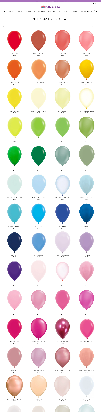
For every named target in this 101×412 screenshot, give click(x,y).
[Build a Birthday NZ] (50, 7)
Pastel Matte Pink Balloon (38, 284)
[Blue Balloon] (38, 213)
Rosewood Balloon (14, 370)
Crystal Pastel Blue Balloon (62, 197)
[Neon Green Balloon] (38, 127)
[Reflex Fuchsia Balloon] (62, 329)
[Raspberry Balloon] (14, 329)
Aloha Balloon (62, 53)
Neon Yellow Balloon (14, 140)
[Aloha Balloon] (62, 41)
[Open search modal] (4, 11)
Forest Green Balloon (38, 168)
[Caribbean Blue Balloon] (14, 213)
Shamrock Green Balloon (14, 168)
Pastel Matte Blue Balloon (38, 197)
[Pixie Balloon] (86, 300)
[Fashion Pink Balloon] (14, 300)
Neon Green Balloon (38, 140)
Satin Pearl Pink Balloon (86, 284)
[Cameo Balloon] (62, 386)
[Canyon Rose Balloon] (38, 357)
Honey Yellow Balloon (86, 82)
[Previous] (31, 1)
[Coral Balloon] (86, 41)
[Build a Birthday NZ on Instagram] (95, 3)
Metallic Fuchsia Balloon (38, 341)
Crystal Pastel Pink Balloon (62, 284)
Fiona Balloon (86, 140)
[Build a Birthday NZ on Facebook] (93, 3)
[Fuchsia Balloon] (62, 300)
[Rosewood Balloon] (14, 357)
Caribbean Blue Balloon (14, 226)
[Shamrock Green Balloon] (14, 156)
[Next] (69, 1)
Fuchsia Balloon (62, 312)
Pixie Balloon (86, 312)
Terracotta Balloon (38, 53)
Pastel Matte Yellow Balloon (38, 111)
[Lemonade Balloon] (62, 98)
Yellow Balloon (14, 111)
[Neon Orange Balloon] (38, 69)
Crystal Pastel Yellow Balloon (86, 111)
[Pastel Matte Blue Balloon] (38, 185)
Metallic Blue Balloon (86, 226)
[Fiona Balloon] (86, 127)
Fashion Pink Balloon (14, 312)
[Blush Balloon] (38, 386)
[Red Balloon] (14, 41)
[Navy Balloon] (14, 242)
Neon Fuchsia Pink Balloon (86, 341)
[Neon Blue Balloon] (38, 242)
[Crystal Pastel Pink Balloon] (62, 271)
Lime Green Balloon (62, 140)
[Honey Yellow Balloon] (86, 69)
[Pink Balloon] (38, 300)
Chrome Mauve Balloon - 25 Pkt (62, 370)
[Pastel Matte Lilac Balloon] (62, 242)
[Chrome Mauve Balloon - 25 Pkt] (62, 357)
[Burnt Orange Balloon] (62, 69)
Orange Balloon (14, 82)
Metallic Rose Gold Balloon (86, 370)
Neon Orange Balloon (38, 82)
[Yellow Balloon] (14, 98)
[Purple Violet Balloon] (14, 271)
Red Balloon (14, 53)
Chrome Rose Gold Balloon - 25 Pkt (14, 399)
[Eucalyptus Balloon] (86, 156)
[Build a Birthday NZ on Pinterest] (97, 3)
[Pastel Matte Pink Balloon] (38, 271)
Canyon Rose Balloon (38, 370)
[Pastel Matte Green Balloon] (14, 185)
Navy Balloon (14, 255)
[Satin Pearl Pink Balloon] (86, 271)
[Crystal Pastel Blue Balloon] (62, 185)
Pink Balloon (38, 312)
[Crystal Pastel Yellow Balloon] (86, 98)
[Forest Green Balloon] (38, 156)
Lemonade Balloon (62, 111)
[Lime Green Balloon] (62, 127)
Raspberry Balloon (14, 341)
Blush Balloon (38, 399)
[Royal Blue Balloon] (62, 213)
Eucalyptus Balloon (86, 168)
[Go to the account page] (94, 11)
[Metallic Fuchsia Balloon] (38, 329)
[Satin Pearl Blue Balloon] (86, 185)
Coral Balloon (86, 53)
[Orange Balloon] (14, 69)
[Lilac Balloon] (86, 242)
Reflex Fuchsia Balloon (63, 341)
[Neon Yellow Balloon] (14, 127)
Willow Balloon (62, 168)
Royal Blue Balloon (63, 226)
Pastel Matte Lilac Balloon (62, 255)
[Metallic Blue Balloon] (86, 213)
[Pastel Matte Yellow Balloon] (38, 98)
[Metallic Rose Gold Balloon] (86, 357)
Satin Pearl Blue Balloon (86, 197)
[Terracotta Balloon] (38, 41)
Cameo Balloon (62, 399)
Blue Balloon (38, 226)
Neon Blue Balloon (38, 255)
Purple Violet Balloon (14, 284)
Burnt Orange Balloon (62, 82)
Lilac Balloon (86, 255)
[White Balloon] (86, 386)
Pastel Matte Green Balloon (14, 197)
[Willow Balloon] (62, 156)
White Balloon (86, 399)
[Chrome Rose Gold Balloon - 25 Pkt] (14, 386)
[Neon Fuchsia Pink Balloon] (86, 329)
